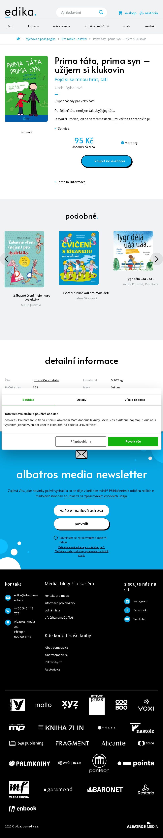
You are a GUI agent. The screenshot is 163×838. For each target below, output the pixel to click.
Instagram (140, 601)
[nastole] (142, 728)
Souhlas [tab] (28, 399)
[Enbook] (22, 809)
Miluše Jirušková (31, 305)
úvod (11, 26)
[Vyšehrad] (69, 763)
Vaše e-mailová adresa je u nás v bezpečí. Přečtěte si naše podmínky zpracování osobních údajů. (82, 551)
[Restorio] (146, 789)
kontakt (150, 26)
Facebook (140, 610)
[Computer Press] (97, 705)
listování (26, 132)
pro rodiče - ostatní (46, 380)
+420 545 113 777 (24, 610)
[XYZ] (70, 705)
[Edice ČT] (146, 743)
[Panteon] (99, 763)
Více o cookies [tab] (135, 399)
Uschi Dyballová (69, 87)
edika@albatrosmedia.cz (26, 597)
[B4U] (26, 743)
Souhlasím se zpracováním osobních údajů (83, 540)
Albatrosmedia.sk (56, 655)
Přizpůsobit (79, 441)
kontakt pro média (57, 596)
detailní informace (72, 182)
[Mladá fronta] (19, 789)
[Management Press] (17, 728)
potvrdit (81, 523)
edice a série (61, 26)
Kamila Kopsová (132, 284)
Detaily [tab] (81, 399)
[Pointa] (136, 763)
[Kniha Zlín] (61, 728)
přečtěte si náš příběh (59, 617)
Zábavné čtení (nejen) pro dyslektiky (31, 297)
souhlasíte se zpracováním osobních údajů (95, 496)
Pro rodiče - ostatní (74, 39)
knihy (32, 26)
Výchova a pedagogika (40, 39)
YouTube (139, 619)
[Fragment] (72, 743)
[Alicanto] (114, 743)
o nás (127, 26)
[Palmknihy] (29, 763)
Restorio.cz (52, 669)
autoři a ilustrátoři (96, 26)
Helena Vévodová (86, 298)
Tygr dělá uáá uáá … (140, 279)
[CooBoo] (121, 705)
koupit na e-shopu (110, 160)
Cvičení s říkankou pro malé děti (86, 293)
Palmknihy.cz (53, 662)
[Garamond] (58, 789)
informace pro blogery (60, 603)
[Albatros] (17, 705)
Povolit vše (133, 441)
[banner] (20, 12)
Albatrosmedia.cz (56, 647)
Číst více (63, 128)
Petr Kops (151, 284)
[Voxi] (146, 705)
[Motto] (43, 705)
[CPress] (107, 728)
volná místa (52, 610)
